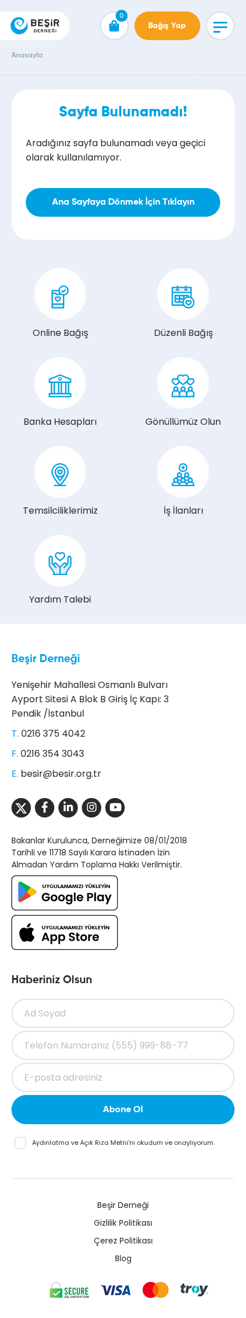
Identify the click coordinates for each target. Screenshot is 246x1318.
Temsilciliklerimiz (60, 510)
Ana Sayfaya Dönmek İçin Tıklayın (123, 202)
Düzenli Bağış (183, 332)
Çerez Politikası (123, 1240)
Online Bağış (60, 332)
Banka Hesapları (60, 421)
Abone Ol (123, 1109)
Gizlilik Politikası (123, 1223)
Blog (123, 1258)
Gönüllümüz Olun (183, 421)
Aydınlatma (51, 1142)
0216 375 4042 (53, 733)
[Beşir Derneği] (35, 25)
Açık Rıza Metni (104, 1142)
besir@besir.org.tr (61, 773)
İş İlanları (183, 510)
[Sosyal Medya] (21, 808)
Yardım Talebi (60, 599)
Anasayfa (27, 55)
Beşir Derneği (45, 659)
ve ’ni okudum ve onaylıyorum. (123, 1142)
